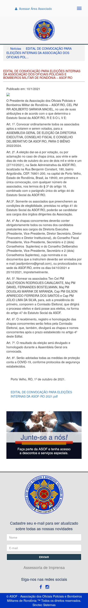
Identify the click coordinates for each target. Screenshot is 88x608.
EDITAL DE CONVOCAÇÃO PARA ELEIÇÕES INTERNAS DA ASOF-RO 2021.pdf (41, 394)
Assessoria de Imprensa (44, 567)
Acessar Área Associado (35, 8)
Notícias (15, 48)
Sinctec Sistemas (44, 605)
